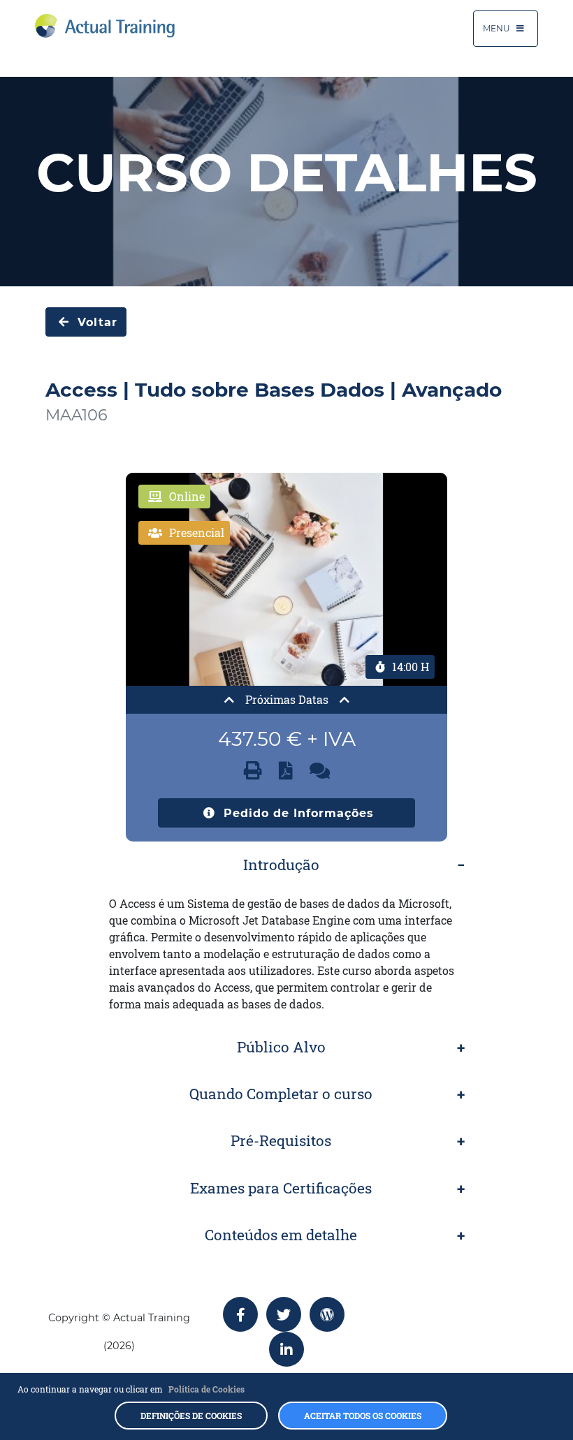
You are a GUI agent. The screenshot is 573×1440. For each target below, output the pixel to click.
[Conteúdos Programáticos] (286, 770)
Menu (497, 28)
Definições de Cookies (191, 1415)
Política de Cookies (206, 1389)
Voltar (95, 322)
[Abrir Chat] (320, 770)
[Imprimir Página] (253, 770)
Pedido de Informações (296, 813)
